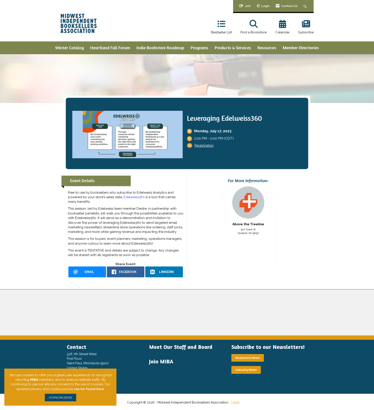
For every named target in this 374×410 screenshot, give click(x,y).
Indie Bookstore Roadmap (160, 47)
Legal (235, 402)
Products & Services (233, 47)
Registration (204, 145)
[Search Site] (305, 6)
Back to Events (79, 93)
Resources (267, 47)
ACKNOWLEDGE (60, 397)
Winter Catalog (69, 47)
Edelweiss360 (134, 197)
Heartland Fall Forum (110, 47)
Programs (199, 47)
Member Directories (301, 47)
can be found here (89, 389)
